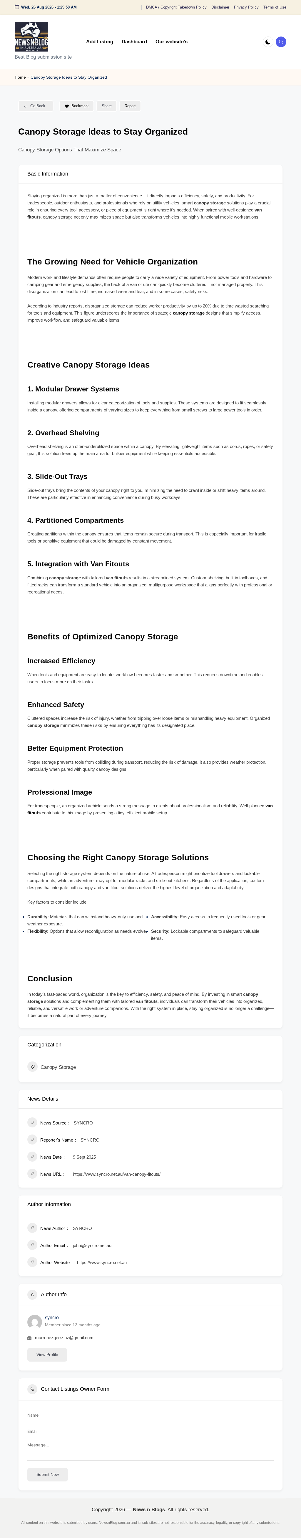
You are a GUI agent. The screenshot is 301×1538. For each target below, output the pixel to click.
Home (20, 77)
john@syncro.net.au (92, 1245)
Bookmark (80, 106)
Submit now (47, 1474)
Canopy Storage (58, 1067)
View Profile (47, 1354)
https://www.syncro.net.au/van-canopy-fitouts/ (116, 1174)
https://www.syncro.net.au (102, 1262)
